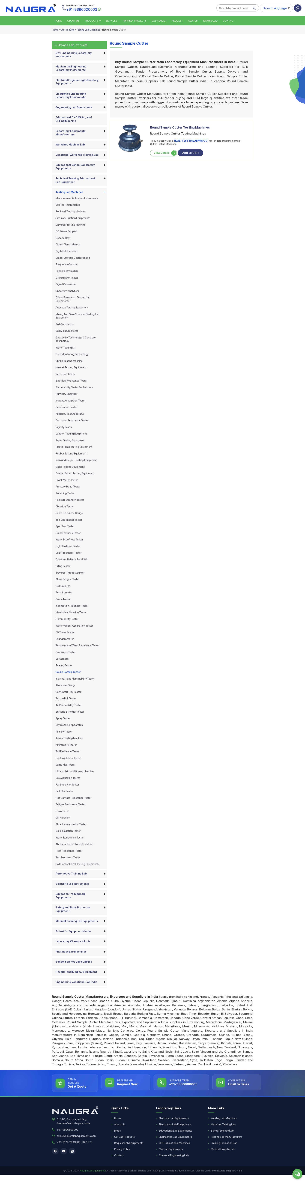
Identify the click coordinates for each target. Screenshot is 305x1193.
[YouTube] (63, 1151)
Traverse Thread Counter (70, 572)
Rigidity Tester (64, 427)
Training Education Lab (224, 1143)
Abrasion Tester (65, 506)
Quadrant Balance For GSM (71, 559)
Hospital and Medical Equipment (76, 972)
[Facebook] (55, 1151)
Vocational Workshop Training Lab (77, 154)
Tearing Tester (64, 665)
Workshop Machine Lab (70, 144)
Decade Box (63, 238)
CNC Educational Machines (174, 1143)
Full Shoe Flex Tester (67, 784)
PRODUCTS (91, 20)
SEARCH (193, 20)
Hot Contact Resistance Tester (73, 797)
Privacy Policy (122, 1149)
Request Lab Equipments (128, 1143)
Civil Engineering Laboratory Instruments (74, 54)
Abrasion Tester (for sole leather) (74, 844)
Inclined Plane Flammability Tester (75, 678)
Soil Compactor (65, 324)
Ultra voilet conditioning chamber (75, 771)
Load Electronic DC (67, 271)
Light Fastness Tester (68, 546)
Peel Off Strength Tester (70, 499)
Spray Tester (63, 718)
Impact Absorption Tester (70, 400)
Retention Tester (65, 374)
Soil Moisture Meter (67, 330)
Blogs (117, 1130)
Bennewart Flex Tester (68, 692)
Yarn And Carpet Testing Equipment (76, 460)
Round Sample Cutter (68, 672)
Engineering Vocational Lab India (76, 982)
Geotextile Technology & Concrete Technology (76, 339)
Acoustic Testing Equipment (72, 307)
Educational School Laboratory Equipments (75, 166)
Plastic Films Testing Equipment (74, 446)
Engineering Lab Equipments (74, 107)
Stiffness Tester (65, 632)
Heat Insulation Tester (68, 758)
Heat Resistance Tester (69, 850)
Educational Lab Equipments (175, 1130)
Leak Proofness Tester (69, 552)
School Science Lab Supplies (74, 961)
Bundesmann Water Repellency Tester (77, 645)
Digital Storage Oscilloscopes (73, 257)
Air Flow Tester (64, 731)
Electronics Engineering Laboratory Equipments (71, 95)
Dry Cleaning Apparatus (69, 725)
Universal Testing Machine (70, 224)
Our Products (67, 29)
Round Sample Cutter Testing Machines (180, 127)
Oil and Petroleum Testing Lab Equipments (73, 299)
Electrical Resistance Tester (71, 380)
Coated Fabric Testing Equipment (75, 473)
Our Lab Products (124, 1136)
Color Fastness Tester (68, 533)
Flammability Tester (67, 619)
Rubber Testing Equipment (71, 453)
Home (55, 29)
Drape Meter (63, 599)
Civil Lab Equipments (171, 1149)
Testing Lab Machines (88, 29)
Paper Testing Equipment (70, 440)
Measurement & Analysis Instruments (77, 198)
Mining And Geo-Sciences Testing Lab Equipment (78, 316)
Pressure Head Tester (68, 486)
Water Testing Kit (66, 347)
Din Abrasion (63, 817)
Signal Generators (66, 284)
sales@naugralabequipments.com (77, 1136)
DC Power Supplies (66, 231)
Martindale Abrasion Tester (71, 612)
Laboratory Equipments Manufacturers (70, 132)
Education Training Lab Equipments (70, 895)
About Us (119, 1124)
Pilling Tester (63, 566)
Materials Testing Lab (223, 1124)
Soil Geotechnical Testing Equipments (78, 864)
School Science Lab (222, 1130)
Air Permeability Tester (69, 705)
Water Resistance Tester (70, 837)
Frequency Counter (67, 264)
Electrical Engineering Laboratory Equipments (77, 82)
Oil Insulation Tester (67, 277)
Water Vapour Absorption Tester (74, 625)
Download (210, 20)
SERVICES (111, 20)
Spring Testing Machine (69, 360)
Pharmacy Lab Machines (71, 951)
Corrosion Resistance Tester (72, 420)
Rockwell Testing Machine (70, 211)
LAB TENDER (159, 20)
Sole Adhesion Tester (68, 778)
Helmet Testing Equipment (71, 367)
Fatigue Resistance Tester (70, 804)
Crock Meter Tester (67, 480)
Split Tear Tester (65, 526)
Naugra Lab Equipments (93, 1170)
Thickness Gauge (66, 685)
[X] (72, 1151)
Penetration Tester (66, 407)
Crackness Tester (66, 652)
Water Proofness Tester (69, 539)
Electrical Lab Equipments (174, 1118)
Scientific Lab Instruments (72, 883)
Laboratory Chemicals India (73, 941)
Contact (229, 20)
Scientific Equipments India (73, 931)
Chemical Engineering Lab (174, 1155)
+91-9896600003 (67, 1129)
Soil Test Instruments (68, 204)
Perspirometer (64, 592)
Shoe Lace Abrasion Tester (71, 824)
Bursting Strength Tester (70, 711)
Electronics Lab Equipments (175, 1124)
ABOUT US (73, 20)
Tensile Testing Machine (69, 738)
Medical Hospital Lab (223, 1149)
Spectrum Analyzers (67, 291)
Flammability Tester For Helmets (74, 387)
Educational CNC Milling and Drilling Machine (74, 119)
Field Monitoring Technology (72, 354)
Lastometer (62, 658)
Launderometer (65, 639)
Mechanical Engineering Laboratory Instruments (71, 68)
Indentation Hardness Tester (72, 605)
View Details (161, 152)
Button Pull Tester (66, 698)
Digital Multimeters (66, 251)
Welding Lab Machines (224, 1118)
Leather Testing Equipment (71, 433)
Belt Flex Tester (64, 791)
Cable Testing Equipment (70, 466)
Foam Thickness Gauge (69, 513)
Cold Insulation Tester (68, 830)
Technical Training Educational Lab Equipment (75, 180)
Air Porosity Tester (66, 744)
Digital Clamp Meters (68, 244)
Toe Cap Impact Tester (69, 519)
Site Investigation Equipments (73, 218)
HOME (58, 20)
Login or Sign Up (297, 8)
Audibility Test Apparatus (70, 413)
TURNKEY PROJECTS (134, 20)
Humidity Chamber (66, 393)
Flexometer (62, 811)
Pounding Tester (65, 493)
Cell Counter (63, 586)
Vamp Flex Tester (65, 764)
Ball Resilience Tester (68, 751)
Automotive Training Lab (71, 873)
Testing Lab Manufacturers (226, 1136)
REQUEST (177, 20)
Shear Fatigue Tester (67, 579)
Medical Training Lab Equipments (77, 921)
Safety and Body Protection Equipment (73, 909)
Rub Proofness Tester (68, 857)
